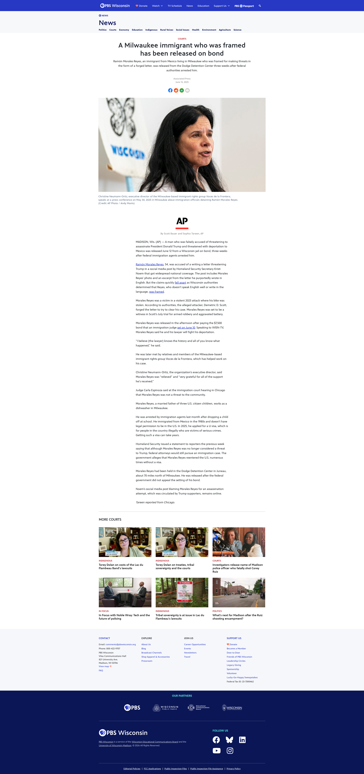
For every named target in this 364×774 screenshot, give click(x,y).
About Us (146, 644)
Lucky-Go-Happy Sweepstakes (242, 677)
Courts (112, 29)
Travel (187, 656)
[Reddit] (176, 91)
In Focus (104, 611)
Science (237, 29)
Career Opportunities (195, 644)
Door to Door (233, 652)
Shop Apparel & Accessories (155, 656)
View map (104, 666)
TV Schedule (175, 5)
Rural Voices (166, 29)
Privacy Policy (234, 768)
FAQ (101, 670)
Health (195, 29)
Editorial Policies (132, 768)
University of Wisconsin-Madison (115, 745)
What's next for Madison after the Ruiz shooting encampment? (238, 617)
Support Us (220, 5)
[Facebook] (170, 91)
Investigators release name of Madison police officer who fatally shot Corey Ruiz (238, 568)
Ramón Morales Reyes (150, 264)
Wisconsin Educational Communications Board (155, 741)
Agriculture (225, 29)
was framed (156, 291)
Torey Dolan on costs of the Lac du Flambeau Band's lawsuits (121, 566)
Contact (104, 638)
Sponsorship (233, 669)
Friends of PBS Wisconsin (239, 656)
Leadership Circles (236, 661)
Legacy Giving (234, 665)
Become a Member (236, 648)
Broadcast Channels (151, 652)
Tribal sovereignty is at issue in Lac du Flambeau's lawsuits (180, 617)
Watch (156, 5)
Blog (143, 648)
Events (187, 648)
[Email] (187, 91)
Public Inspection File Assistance (206, 768)
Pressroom (146, 661)
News (190, 5)
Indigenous (151, 29)
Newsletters (190, 652)
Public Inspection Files (176, 768)
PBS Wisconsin (106, 741)
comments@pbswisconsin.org (121, 644)
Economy (124, 29)
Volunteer (232, 673)
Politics (102, 29)
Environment (209, 29)
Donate (143, 5)
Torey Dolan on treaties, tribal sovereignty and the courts (175, 566)
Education (203, 5)
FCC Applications (152, 768)
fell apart (180, 282)
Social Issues (182, 29)
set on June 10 (186, 327)
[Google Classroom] (182, 91)
